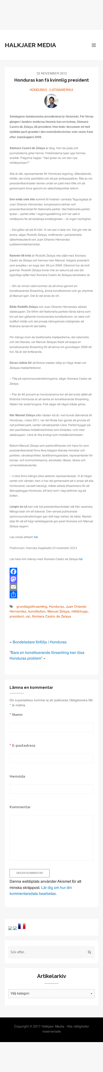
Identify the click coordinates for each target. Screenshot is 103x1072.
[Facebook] (51, 571)
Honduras (38, 90)
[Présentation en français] (22, 926)
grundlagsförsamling (32, 606)
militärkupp (79, 611)
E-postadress (23, 745)
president (17, 616)
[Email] (51, 587)
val (28, 616)
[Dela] (51, 594)
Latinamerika (61, 90)
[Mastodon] (51, 579)
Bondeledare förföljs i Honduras (40, 642)
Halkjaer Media (30, 45)
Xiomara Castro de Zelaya (51, 616)
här (36, 537)
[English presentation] (10, 928)
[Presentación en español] (15, 928)
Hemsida (17, 776)
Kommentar (20, 807)
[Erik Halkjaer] (51, 101)
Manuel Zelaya (58, 611)
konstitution (37, 611)
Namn (17, 715)
